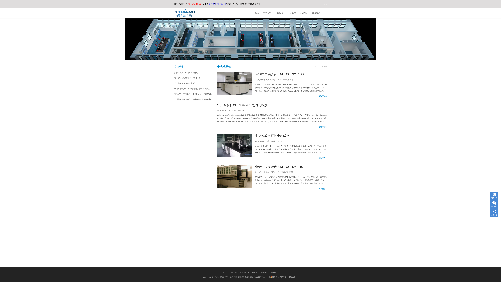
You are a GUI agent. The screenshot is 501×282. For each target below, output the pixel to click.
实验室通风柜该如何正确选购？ (187, 72)
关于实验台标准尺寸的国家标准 (187, 78)
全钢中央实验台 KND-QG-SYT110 (279, 167)
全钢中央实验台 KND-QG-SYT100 (279, 74)
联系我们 (316, 13)
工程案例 (279, 13)
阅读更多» (322, 96)
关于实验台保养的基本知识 (185, 83)
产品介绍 (267, 13)
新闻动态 (291, 13)
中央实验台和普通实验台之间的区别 (242, 105)
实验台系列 (270, 79)
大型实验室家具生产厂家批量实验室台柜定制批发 (193, 99)
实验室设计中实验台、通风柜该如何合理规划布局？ (193, 94)
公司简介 (304, 13)
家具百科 (223, 110)
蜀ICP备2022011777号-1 (259, 277)
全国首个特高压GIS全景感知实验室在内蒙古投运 (193, 88)
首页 (257, 13)
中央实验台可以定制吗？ (272, 136)
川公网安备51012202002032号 (285, 277)
